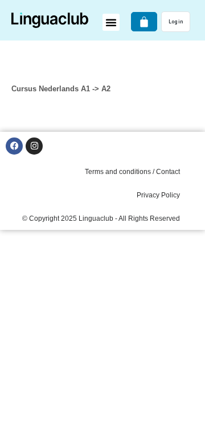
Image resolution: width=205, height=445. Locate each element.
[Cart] (144, 21)
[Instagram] (34, 146)
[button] (111, 22)
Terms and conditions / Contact (132, 172)
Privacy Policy (158, 195)
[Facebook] (14, 146)
